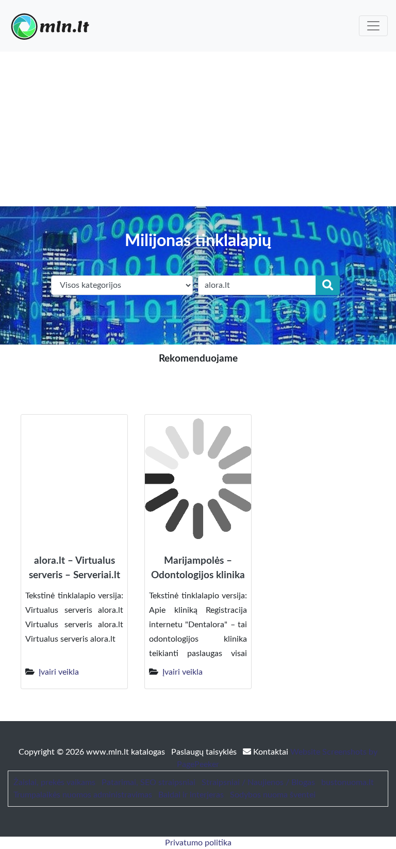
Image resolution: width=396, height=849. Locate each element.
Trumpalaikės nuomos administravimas (82, 795)
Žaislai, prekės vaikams (54, 782)
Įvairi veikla (59, 672)
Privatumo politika (198, 843)
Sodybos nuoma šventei (273, 795)
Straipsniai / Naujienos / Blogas (258, 782)
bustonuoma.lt (347, 782)
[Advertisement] (198, 129)
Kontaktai (270, 752)
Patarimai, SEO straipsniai (148, 782)
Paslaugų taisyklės (205, 752)
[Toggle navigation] (373, 25)
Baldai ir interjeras (191, 795)
